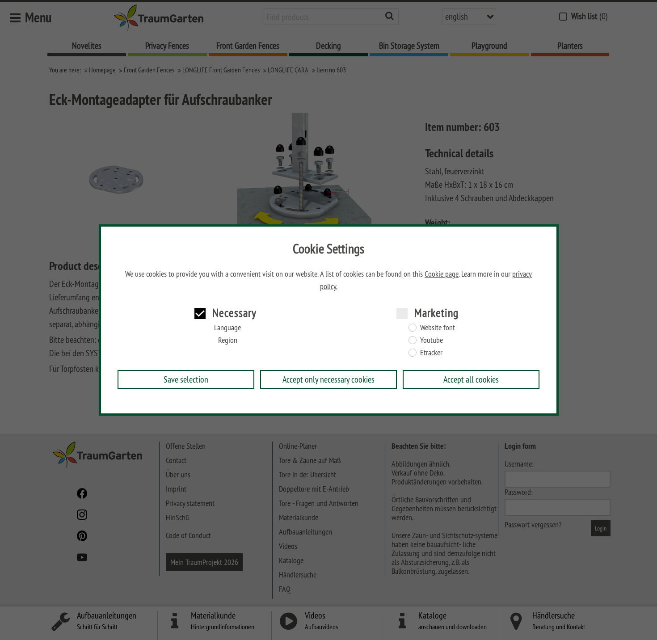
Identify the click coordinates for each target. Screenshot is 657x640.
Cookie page (442, 274)
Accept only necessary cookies (328, 379)
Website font (437, 328)
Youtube (431, 340)
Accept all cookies (471, 379)
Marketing (436, 312)
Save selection (186, 379)
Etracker (431, 353)
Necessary (234, 312)
